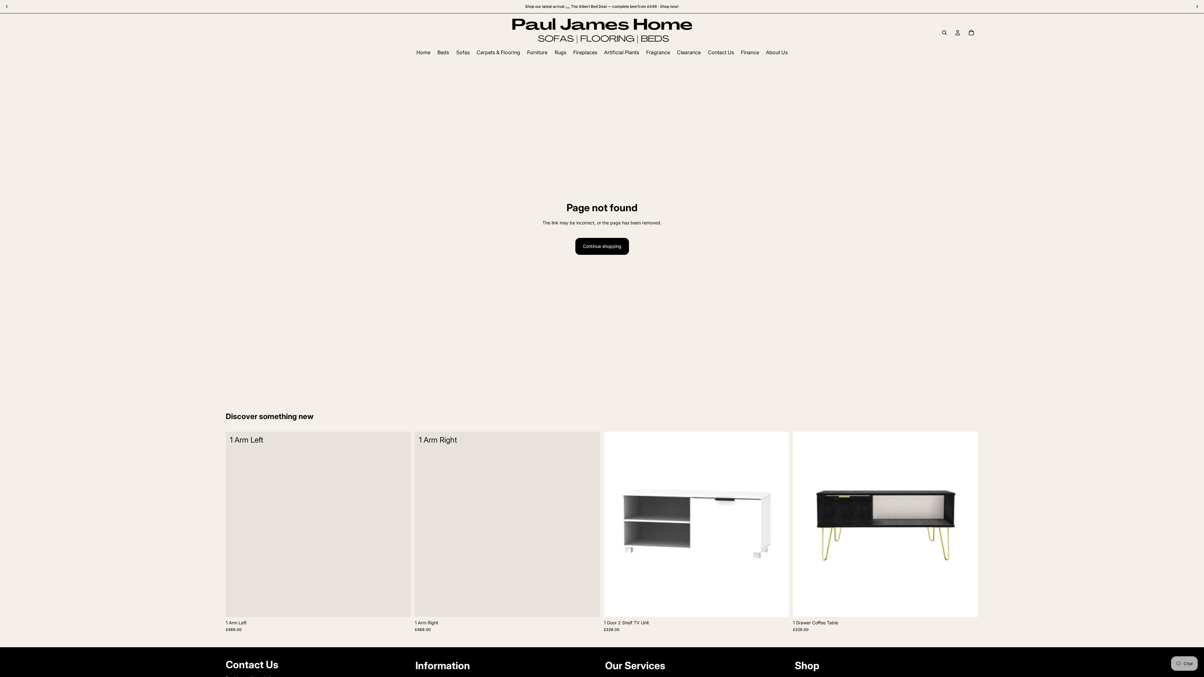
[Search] (944, 32)
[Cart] (971, 32)
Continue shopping (602, 246)
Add (406, 607)
